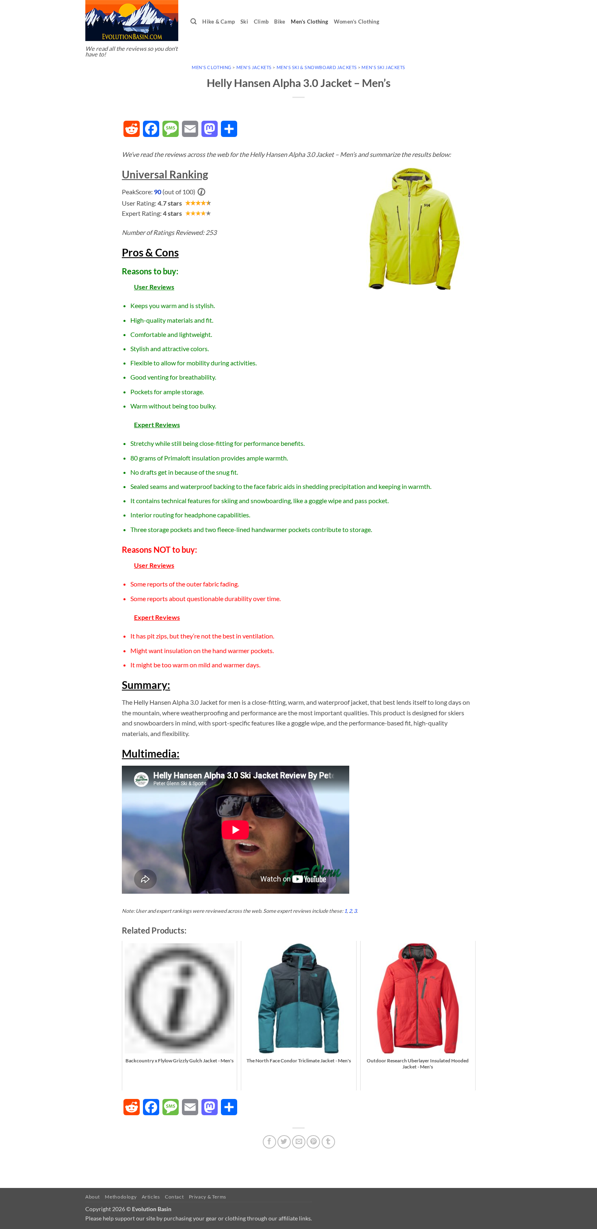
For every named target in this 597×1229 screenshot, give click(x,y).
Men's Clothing (211, 67)
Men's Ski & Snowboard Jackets (317, 67)
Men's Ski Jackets (383, 67)
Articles (151, 1197)
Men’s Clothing (309, 21)
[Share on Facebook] (269, 1142)
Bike (279, 21)
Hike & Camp (218, 21)
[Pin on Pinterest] (313, 1142)
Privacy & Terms (207, 1197)
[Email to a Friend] (298, 1142)
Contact (174, 1197)
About (92, 1197)
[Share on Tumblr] (328, 1142)
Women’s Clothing (356, 21)
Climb (261, 21)
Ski (244, 21)
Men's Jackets (254, 67)
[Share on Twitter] (284, 1142)
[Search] (193, 21)
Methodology (120, 1197)
